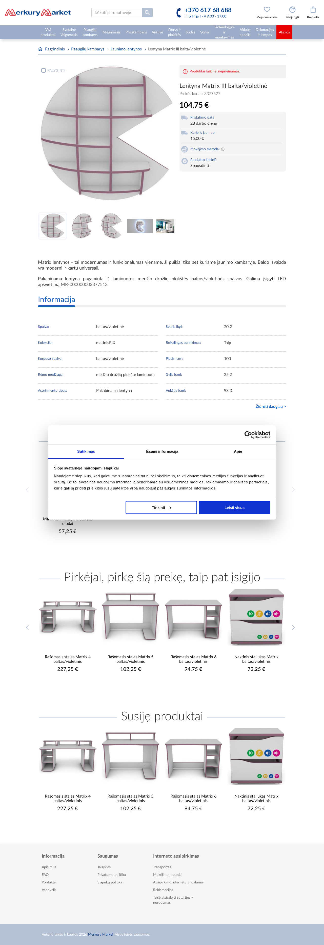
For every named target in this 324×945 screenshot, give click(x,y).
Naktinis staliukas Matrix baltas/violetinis (193, 659)
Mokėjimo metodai (167, 875)
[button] (294, 631)
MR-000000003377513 (84, 284)
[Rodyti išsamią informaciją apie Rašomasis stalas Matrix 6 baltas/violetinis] (131, 617)
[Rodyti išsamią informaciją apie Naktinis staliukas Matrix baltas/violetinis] (193, 617)
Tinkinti (158, 507)
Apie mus (49, 867)
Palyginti (56, 70)
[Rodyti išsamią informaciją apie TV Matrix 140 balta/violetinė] (257, 617)
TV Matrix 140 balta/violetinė (256, 657)
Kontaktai (49, 882)
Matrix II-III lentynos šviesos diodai (67, 521)
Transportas (162, 867)
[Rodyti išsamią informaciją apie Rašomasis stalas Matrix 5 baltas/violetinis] (68, 617)
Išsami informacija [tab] (162, 451)
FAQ (45, 875)
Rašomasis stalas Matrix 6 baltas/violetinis (130, 659)
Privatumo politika (111, 875)
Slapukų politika (109, 882)
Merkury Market (100, 934)
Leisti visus (235, 507)
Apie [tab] (238, 451)
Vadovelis (49, 890)
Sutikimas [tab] (86, 451)
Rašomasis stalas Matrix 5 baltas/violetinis (68, 659)
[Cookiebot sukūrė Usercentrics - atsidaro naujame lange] (248, 435)
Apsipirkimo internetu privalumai (178, 882)
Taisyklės (104, 867)
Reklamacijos (163, 890)
